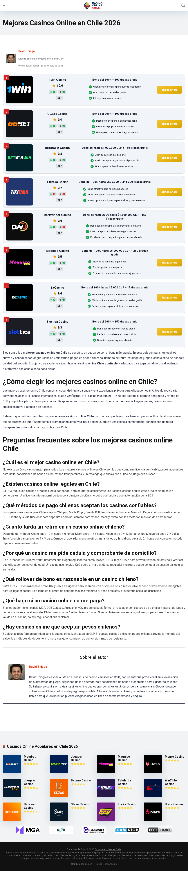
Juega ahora (169, 89)
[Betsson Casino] (12, 820)
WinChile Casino (171, 782)
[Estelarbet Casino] (106, 796)
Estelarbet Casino (125, 782)
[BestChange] (160, 830)
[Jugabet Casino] (59, 772)
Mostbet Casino (30, 758)
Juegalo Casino (29, 782)
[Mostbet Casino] (12, 772)
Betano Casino (81, 780)
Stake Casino (80, 804)
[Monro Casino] (153, 772)
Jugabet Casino (76, 758)
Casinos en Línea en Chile (108, 849)
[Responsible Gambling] (61, 830)
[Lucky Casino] (106, 820)
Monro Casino (174, 756)
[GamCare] (94, 830)
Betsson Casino (29, 806)
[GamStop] (127, 830)
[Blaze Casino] (153, 820)
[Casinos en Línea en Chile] (94, 5)
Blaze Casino (174, 804)
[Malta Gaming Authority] (28, 830)
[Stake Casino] (59, 820)
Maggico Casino (124, 758)
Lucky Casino (127, 804)
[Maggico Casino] (106, 772)
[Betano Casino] (59, 796)
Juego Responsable (106, 864)
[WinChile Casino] (153, 796)
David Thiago (26, 51)
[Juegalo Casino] (12, 796)
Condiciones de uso (81, 864)
